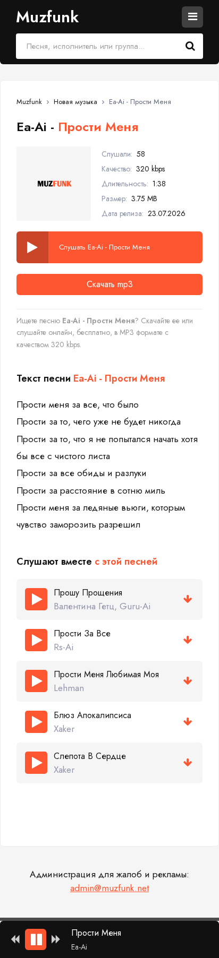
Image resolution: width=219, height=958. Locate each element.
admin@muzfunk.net (109, 888)
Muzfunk (47, 16)
